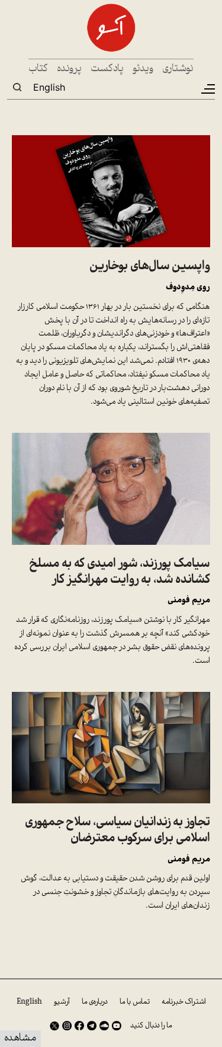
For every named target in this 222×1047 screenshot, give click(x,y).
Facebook (79, 1025)
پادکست (107, 69)
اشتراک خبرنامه (184, 1002)
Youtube (116, 1025)
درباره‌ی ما (95, 1002)
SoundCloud (104, 1025)
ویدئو (143, 69)
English (49, 87)
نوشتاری (178, 69)
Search (17, 87)
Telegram (91, 1025)
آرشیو (62, 1002)
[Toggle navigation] (207, 89)
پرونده (69, 69)
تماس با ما (135, 1002)
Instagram (67, 1025)
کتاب (38, 69)
